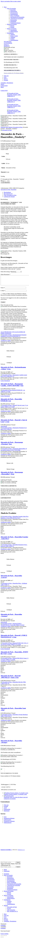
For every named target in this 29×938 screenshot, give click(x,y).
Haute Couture (14, 36)
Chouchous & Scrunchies (16, 18)
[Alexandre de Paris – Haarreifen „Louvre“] (14, 546)
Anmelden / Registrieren (10, 921)
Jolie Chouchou (11, 910)
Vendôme (12, 37)
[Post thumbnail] (16, 793)
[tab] (7, 192)
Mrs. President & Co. (12, 911)
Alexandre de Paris (18, 127)
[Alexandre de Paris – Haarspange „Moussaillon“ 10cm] (14, 450)
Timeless (12, 34)
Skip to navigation (5, 1)
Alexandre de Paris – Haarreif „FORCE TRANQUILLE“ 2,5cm (14, 636)
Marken (11, 127)
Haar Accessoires (11, 8)
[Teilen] (3, 935)
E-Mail (3, 290)
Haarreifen (13, 10)
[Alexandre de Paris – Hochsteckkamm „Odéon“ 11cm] (14, 336)
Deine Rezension (5, 274)
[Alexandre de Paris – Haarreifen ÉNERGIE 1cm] (14, 391)
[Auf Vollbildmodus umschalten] (4, 935)
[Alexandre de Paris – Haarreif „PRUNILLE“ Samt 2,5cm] (14, 659)
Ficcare (9, 908)
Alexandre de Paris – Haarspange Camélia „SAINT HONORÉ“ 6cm (12, 384)
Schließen (3, 925)
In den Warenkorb (5, 182)
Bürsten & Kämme (12, 24)
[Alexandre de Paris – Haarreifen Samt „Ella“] (14, 683)
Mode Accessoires (11, 28)
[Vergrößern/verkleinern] (6, 935)
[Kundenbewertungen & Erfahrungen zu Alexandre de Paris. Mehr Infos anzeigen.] (11, 848)
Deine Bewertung (6, 271)
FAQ (5, 817)
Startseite (3, 127)
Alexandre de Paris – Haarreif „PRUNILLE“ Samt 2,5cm (10, 676)
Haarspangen (13, 11)
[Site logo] (9, 4)
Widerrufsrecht (7, 822)
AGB (5, 807)
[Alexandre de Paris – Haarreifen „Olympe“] (14, 716)
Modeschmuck (14, 31)
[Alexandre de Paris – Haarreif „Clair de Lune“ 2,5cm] (14, 406)
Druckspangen (14, 12)
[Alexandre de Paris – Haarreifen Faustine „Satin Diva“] (14, 518)
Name (3, 287)
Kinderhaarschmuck (15, 23)
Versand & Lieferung (9, 821)
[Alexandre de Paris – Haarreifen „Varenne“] (14, 584)
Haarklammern (14, 14)
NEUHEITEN (7, 41)
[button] (5, 380)
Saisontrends (13, 30)
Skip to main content (15, 1)
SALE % (6, 44)
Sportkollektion (14, 40)
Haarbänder (13, 21)
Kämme (12, 27)
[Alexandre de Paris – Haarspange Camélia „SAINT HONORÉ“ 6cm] (14, 376)
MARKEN (7, 46)
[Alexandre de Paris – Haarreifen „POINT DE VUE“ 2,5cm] (14, 644)
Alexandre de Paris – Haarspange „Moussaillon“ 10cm (12, 473)
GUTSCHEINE (8, 43)
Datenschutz (7, 809)
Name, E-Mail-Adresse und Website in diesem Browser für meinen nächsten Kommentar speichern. (14, 294)
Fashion (12, 38)
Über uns (6, 805)
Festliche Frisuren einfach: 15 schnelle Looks (15, 794)
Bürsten (12, 25)
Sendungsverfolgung (9, 818)
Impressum (6, 810)
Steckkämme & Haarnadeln (17, 17)
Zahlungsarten (7, 819)
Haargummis (13, 20)
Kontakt (6, 806)
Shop (7, 127)
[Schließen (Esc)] (1, 935)
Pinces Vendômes (14, 15)
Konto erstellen (4, 933)
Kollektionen (10, 33)
